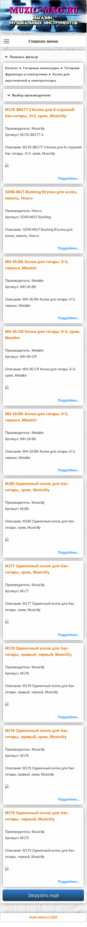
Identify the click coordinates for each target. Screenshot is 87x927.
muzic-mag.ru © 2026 (43, 916)
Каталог (11, 68)
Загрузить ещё (43, 895)
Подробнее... (69, 178)
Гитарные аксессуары (41, 68)
